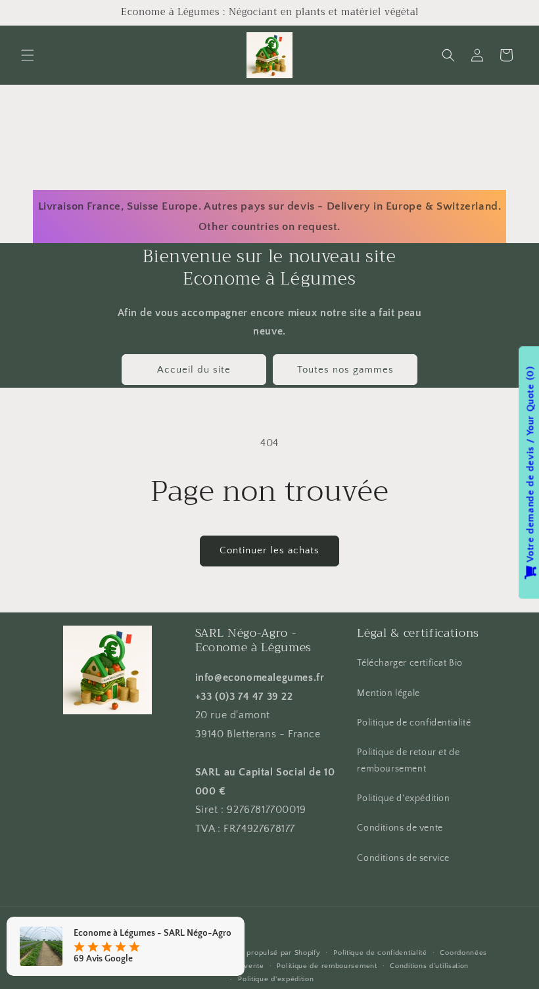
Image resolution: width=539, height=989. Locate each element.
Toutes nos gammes (345, 369)
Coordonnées (463, 953)
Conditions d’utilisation (429, 966)
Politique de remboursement (327, 966)
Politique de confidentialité (414, 723)
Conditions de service (403, 858)
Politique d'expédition (403, 798)
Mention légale (388, 693)
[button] (27, 55)
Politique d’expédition (276, 979)
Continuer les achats (269, 550)
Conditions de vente (399, 828)
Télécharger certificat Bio (410, 663)
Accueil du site (194, 369)
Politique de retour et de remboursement (408, 760)
